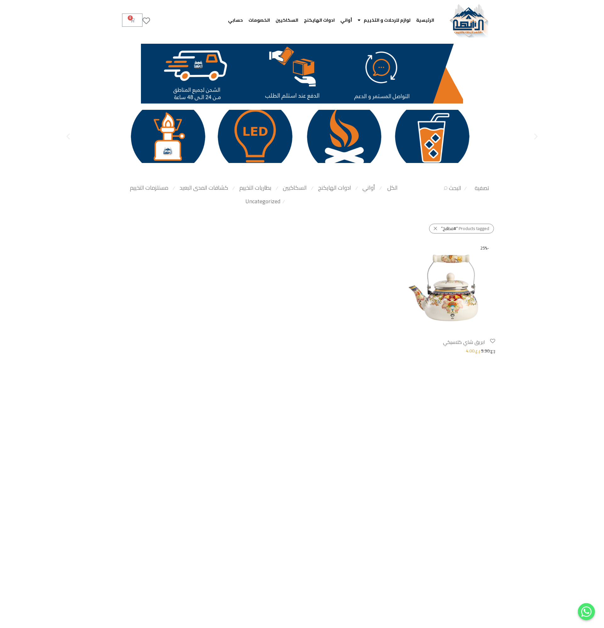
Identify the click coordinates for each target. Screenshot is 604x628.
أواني (346, 20)
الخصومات (259, 20)
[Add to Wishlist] (492, 341)
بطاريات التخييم (255, 187)
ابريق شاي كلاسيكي (464, 342)
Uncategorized (262, 201)
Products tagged (465, 228)
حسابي (235, 20)
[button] (536, 136)
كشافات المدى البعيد (204, 187)
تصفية (482, 188)
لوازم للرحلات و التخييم (387, 20)
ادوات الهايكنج (319, 20)
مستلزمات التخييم (149, 187)
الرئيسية (425, 20)
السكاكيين (287, 20)
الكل (392, 187)
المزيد (404, 350)
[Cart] (132, 20)
